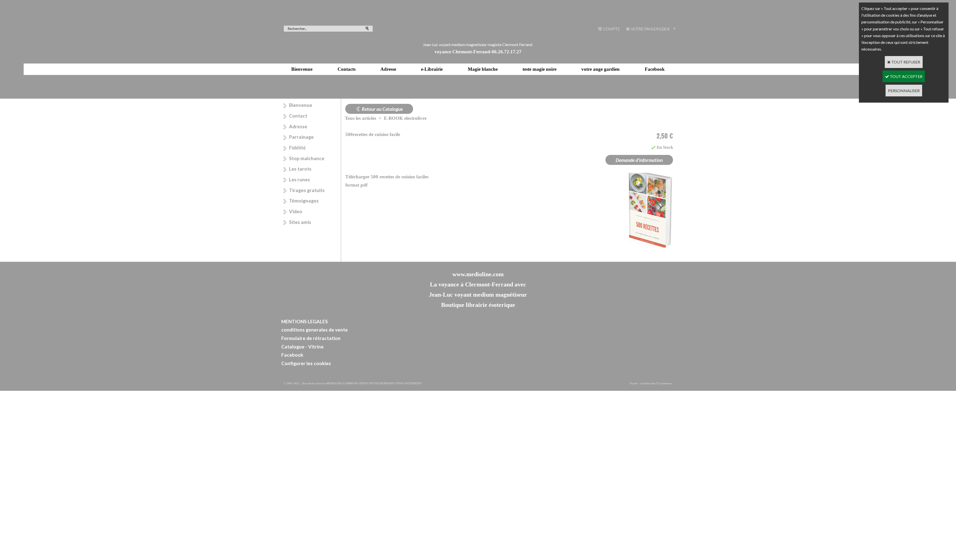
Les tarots (300, 169)
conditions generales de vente (314, 330)
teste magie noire (539, 69)
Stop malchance (306, 158)
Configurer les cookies (306, 363)
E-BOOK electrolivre (405, 118)
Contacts (347, 69)
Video (295, 211)
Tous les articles (360, 118)
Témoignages (304, 200)
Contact (298, 116)
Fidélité (297, 147)
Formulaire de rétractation (311, 338)
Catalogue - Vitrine (302, 346)
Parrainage (301, 137)
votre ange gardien (600, 69)
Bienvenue (301, 69)
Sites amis (300, 222)
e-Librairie (432, 69)
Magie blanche (483, 69)
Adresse (388, 69)
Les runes (299, 179)
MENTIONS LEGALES (304, 321)
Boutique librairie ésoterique (478, 305)
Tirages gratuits (307, 190)
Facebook (655, 69)
